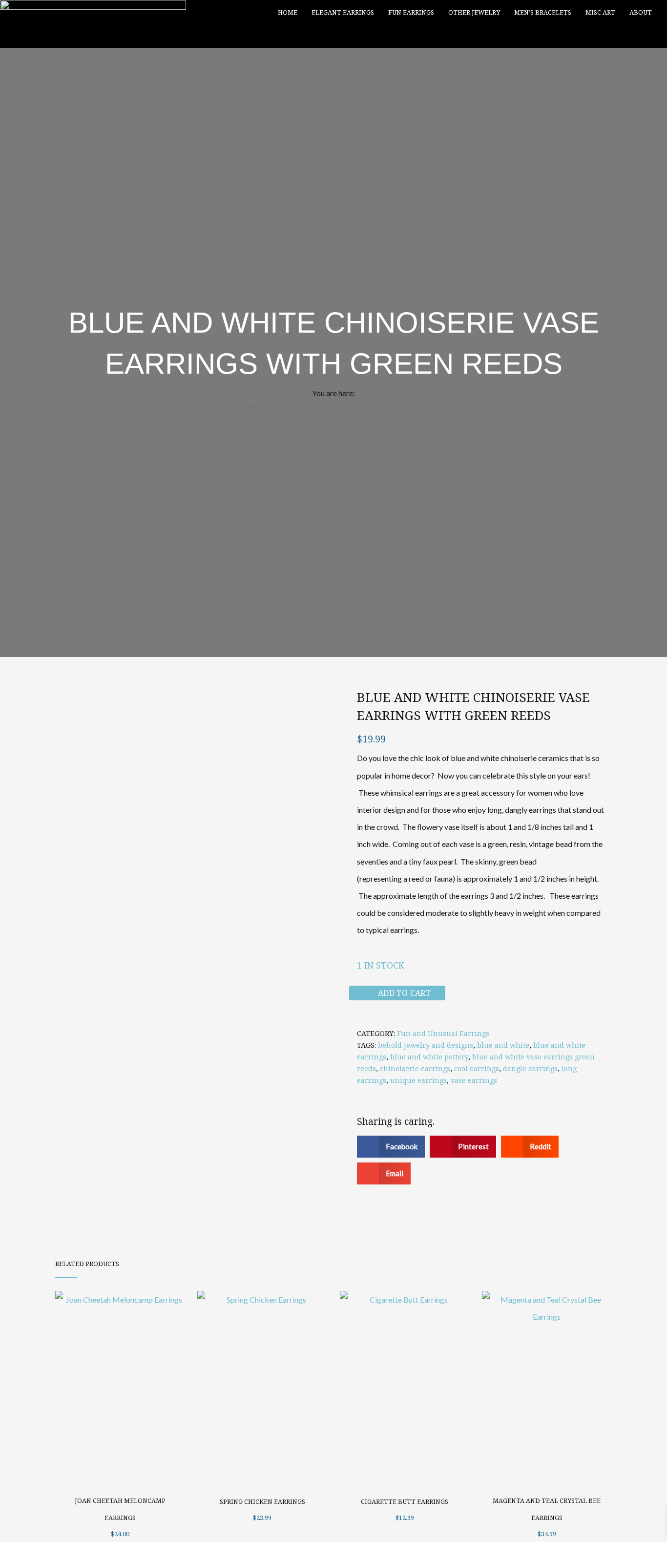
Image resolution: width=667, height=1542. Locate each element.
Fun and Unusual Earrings (245, 405)
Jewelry (178, 405)
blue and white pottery (429, 1056)
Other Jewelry (474, 12)
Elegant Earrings (343, 12)
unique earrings (418, 1080)
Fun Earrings (411, 12)
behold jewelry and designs (425, 1045)
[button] (651, 36)
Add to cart (404, 993)
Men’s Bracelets (542, 12)
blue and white (503, 1045)
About (640, 12)
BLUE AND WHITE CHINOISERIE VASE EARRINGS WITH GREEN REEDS (473, 705)
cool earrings (476, 1068)
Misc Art (600, 12)
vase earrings (474, 1080)
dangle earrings (530, 1068)
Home (287, 12)
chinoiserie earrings (415, 1068)
